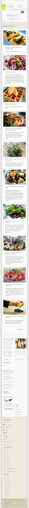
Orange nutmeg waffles (11, 104)
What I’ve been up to (7, 388)
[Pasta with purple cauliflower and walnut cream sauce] (14, 243)
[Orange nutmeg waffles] (14, 94)
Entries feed (17, 409)
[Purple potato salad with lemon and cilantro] (14, 307)
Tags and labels (6, 437)
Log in (16, 407)
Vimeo (16, 19)
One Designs (19, 505)
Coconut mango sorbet (7, 381)
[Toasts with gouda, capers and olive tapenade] (14, 37)
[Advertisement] (14, 334)
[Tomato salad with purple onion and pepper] (14, 275)
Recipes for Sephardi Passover (9, 471)
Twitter (13, 19)
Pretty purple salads (10, 72)
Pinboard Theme (11, 505)
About (4, 439)
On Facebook (7, 424)
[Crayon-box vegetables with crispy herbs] (14, 177)
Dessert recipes (6, 461)
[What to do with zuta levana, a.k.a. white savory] (14, 149)
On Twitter (7, 427)
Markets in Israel (6, 466)
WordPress (5, 506)
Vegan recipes (6, 449)
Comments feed (18, 411)
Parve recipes (6, 454)
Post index (5, 434)
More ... (9, 349)
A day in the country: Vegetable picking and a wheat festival (8, 378)
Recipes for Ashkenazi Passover (9, 468)
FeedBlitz (10, 356)
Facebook (10, 19)
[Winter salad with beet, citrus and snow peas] (14, 211)
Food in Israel (6, 463)
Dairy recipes (6, 451)
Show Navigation (22, 12)
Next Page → (20, 329)
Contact (4, 444)
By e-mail (6, 422)
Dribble (18, 19)
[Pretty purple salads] (14, 62)
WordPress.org (18, 414)
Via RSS (6, 429)
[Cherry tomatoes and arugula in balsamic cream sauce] (14, 119)
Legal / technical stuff (7, 442)
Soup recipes (6, 459)
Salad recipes (6, 456)
